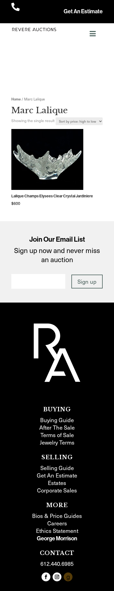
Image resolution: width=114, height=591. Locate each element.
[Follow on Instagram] (57, 576)
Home (16, 99)
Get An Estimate (83, 11)
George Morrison (57, 538)
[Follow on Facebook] (46, 576)
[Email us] (68, 576)
